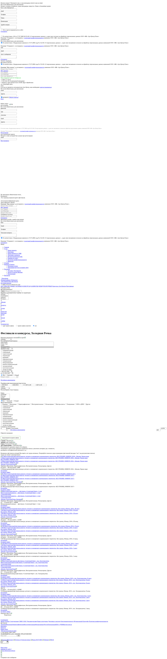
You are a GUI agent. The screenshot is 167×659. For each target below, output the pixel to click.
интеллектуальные (8, 368)
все (35, 326)
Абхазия (3, 302)
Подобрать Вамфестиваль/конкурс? (7, 288)
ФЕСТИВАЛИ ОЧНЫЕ (8, 286)
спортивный (6, 352)
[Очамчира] (5, 394)
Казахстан (4, 311)
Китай (2, 314)
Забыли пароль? (14, 97)
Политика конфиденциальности (17, 259)
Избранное (14, 280)
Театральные (52, 624)
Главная (6, 247)
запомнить (5, 97)
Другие (46, 624)
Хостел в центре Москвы (15, 272)
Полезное (7, 269)
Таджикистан (5, 324)
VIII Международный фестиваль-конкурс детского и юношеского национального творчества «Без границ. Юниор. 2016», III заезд (39, 510)
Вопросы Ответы (9, 264)
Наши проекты (12, 250)
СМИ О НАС (23, 621)
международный (7, 362)
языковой (5, 357)
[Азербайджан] (4, 296)
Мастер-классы (67, 624)
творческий (6, 355)
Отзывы (6, 263)
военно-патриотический (9, 364)
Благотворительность (67, 621)
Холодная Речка (11, 464)
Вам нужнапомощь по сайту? (6, 648)
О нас (6, 249)
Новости (3, 627)
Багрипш (19, 482)
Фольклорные (39, 624)
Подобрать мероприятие (8, 380)
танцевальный (6, 361)
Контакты (7, 275)
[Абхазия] (4, 294)
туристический (7, 354)
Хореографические (18, 624)
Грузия (3, 308)
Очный (16, 375)
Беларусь (3, 305)
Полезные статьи (13, 266)
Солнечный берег (6, 494)
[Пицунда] (5, 396)
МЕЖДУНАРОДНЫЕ (45, 286)
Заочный (9, 375)
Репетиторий (11, 274)
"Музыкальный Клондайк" (9, 631)
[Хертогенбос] (27, 342)
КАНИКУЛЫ (35, 286)
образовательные (7, 359)
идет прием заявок (8, 326)
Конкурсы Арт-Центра (59, 286)
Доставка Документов (14, 270)
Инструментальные (29, 624)
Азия (10, 341)
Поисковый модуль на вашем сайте (18, 267)
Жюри (2, 621)
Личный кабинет (6, 280)
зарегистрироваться (46, 87)
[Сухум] (5, 397)
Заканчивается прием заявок (10, 437)
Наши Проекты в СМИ (14, 253)
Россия (3, 318)
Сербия (3, 321)
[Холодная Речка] (27, 347)
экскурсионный (7, 366)
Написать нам (16, 284)
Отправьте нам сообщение (8, 657)
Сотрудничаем (14, 621)
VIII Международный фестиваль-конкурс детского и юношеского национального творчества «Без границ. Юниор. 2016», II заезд (39, 527)
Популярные (70, 286)
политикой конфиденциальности (34, 38)
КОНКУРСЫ (26, 286)
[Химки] (27, 345)
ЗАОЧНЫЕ (18, 286)
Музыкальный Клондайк (15, 256)
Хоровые (3, 624)
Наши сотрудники (42, 621)
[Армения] (4, 297)
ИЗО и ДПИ (59, 624)
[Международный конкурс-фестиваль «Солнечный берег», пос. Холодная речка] (25, 561)
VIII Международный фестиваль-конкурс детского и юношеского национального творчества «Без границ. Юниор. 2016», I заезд (39, 545)
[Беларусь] (4, 299)
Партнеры (11, 252)
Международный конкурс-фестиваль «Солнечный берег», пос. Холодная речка (24, 562)
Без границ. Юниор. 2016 (8, 512)
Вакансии (10, 261)
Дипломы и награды (14, 255)
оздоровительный (7, 350)
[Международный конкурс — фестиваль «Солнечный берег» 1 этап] (21, 491)
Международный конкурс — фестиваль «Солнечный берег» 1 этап (20, 493)
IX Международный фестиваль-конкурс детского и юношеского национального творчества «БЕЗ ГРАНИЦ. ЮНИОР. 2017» (37, 475)
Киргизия (3, 313)
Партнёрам (5, 278)
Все (4, 375)
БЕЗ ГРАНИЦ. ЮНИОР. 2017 (9, 477)
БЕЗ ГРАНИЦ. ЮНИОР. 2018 (9, 459)
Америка (14, 341)
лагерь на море (7, 369)
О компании (4, 620)
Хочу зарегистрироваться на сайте (12, 30)
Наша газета (4, 629)
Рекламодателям (32, 621)
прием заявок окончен (24, 326)
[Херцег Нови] (27, 344)
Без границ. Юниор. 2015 (8, 581)
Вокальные (9, 624)
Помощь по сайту (13, 258)
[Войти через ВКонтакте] (11, 103)
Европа (7, 341)
